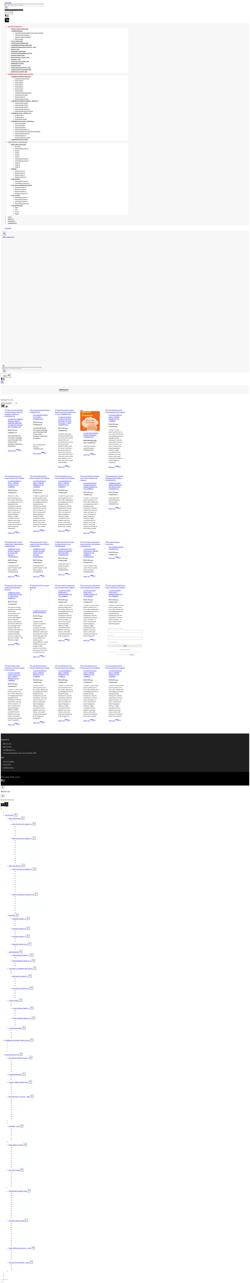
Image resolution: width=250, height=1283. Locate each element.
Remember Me (114, 642)
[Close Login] (3, 787)
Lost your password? (125, 649)
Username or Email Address (116, 628)
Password (111, 635)
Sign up (132, 654)
